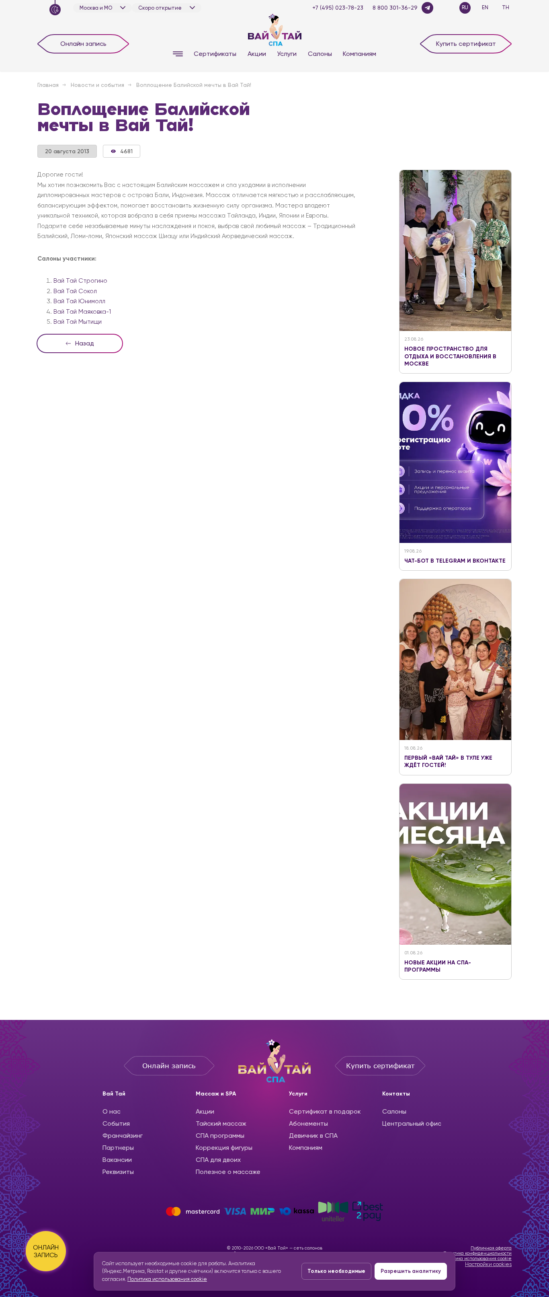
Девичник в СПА (313, 1135)
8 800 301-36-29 (395, 7)
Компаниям (359, 54)
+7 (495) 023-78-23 (337, 7)
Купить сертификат (466, 43)
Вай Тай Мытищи (77, 321)
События (116, 1123)
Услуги (287, 54)
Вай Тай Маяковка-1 (82, 311)
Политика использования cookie (477, 1258)
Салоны (320, 54)
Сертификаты (215, 54)
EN (485, 7)
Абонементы (308, 1123)
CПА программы (220, 1135)
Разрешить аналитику (411, 1271)
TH (505, 7)
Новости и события (97, 85)
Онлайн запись (83, 43)
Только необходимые (336, 1271)
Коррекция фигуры (224, 1147)
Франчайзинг (122, 1135)
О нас (111, 1111)
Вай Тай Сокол (75, 291)
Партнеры (118, 1147)
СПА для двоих (218, 1159)
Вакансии (117, 1159)
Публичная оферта (491, 1248)
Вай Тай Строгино (80, 280)
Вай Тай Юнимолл (79, 301)
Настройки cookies (488, 1264)
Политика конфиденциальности (477, 1253)
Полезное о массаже (228, 1172)
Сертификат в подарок (325, 1111)
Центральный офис (411, 1123)
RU (465, 7)
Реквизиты (118, 1172)
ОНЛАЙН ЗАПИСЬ (46, 1251)
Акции (257, 54)
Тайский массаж (221, 1123)
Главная (48, 85)
